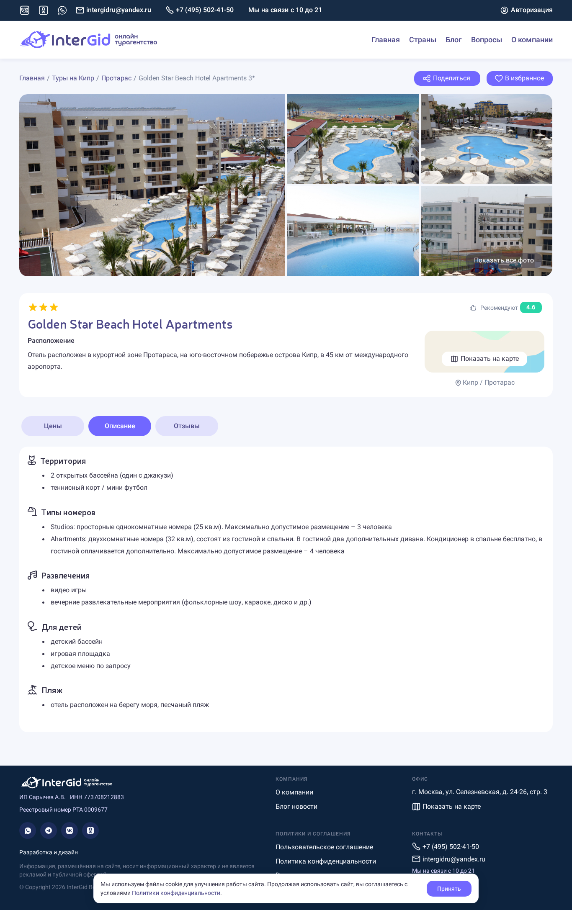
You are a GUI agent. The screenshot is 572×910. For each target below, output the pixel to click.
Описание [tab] (120, 426)
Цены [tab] (53, 426)
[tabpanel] (286, 589)
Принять (449, 888)
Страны (422, 39)
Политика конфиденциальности (326, 861)
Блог (454, 39)
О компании (532, 39)
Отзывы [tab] (187, 426)
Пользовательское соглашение (324, 847)
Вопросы (486, 39)
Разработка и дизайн (48, 852)
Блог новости (296, 806)
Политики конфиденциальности (176, 892)
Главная (385, 39)
